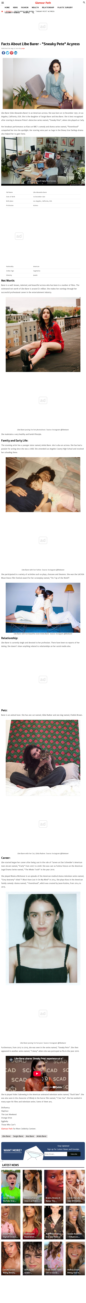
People (26, 13)
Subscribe (74, 1154)
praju (23, 48)
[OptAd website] (77, 185)
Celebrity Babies (12, 13)
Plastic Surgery (65, 8)
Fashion (24, 8)
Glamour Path (43, 2)
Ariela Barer (41, 1136)
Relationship (48, 8)
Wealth (35, 8)
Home (7, 8)
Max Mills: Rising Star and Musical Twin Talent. (53, 1237)
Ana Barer (30, 1136)
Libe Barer (6, 1136)
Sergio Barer (18, 1136)
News (15, 8)
